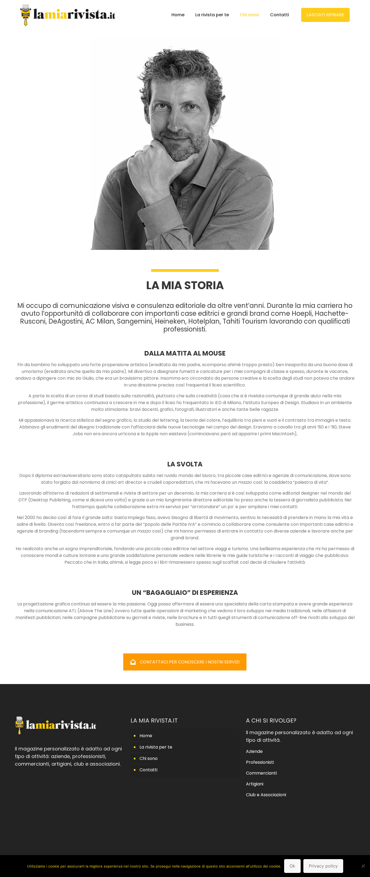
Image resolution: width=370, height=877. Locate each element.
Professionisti (260, 762)
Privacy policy (323, 866)
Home (145, 736)
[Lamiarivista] (67, 15)
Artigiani (254, 784)
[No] (363, 866)
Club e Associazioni (266, 795)
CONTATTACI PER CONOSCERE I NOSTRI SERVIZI (189, 662)
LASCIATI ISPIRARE (325, 15)
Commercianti (261, 773)
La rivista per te (155, 747)
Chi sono (148, 758)
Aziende (254, 751)
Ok (292, 866)
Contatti (148, 770)
